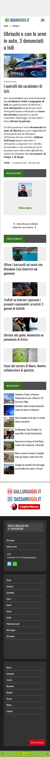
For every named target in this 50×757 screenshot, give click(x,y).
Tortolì (9, 679)
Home (9, 580)
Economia (10, 592)
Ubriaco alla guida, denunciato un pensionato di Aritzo (23, 337)
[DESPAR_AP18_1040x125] (25, 755)
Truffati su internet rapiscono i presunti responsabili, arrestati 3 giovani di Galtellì (23, 304)
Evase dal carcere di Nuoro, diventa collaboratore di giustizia (25, 367)
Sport (9, 598)
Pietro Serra (25, 208)
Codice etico (12, 546)
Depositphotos (29, 557)
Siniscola (10, 673)
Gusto (9, 611)
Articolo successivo (22, 227)
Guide (9, 617)
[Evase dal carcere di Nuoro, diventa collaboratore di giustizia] (25, 360)
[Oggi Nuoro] (21, 20)
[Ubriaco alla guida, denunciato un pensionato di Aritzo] (25, 329)
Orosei (9, 698)
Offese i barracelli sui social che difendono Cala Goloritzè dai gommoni (23, 269)
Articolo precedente (27, 223)
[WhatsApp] (15, 564)
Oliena (9, 704)
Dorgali (9, 692)
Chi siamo (10, 540)
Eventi (9, 605)
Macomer (10, 686)
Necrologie (11, 630)
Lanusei (10, 711)
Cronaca (10, 586)
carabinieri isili (19, 162)
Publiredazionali (13, 623)
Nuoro (9, 667)
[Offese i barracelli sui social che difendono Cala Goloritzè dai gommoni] (25, 259)
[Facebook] (9, 564)
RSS (9, 554)
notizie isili (34, 162)
